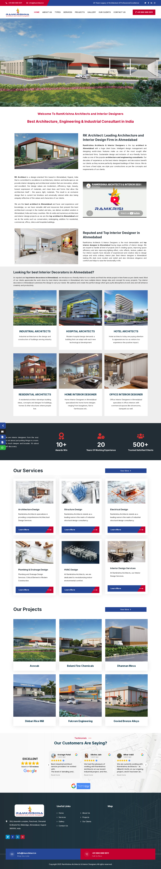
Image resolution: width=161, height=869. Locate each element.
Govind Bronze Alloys (126, 721)
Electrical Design (119, 509)
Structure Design (73, 509)
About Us (86, 813)
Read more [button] (55, 775)
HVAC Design (71, 569)
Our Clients (86, 821)
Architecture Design (28, 509)
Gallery (61, 821)
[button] (146, 765)
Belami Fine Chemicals (80, 665)
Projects (85, 817)
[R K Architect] (17, 12)
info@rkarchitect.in (26, 853)
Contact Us (63, 826)
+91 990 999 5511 (145, 12)
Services (62, 817)
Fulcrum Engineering (80, 721)
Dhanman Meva (126, 665)
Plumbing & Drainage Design (33, 569)
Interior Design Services (123, 568)
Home (61, 813)
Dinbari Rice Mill (34, 721)
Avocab (34, 665)
